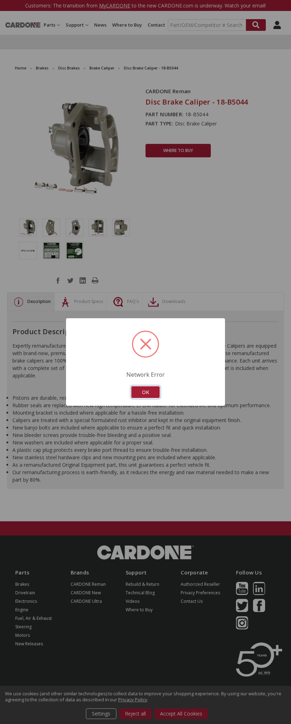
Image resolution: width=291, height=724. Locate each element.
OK (145, 391)
